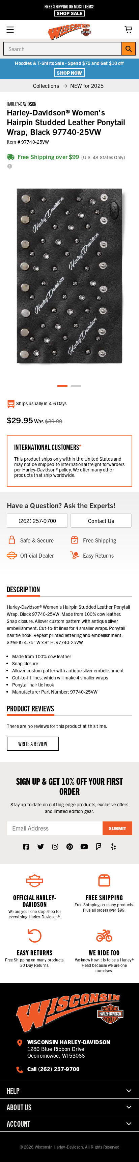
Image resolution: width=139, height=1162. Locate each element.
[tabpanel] (69, 276)
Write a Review (33, 743)
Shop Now (69, 73)
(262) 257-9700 (37, 520)
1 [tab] (63, 386)
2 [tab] (76, 386)
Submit (117, 828)
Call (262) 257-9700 (53, 1068)
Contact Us (101, 520)
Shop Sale (69, 13)
